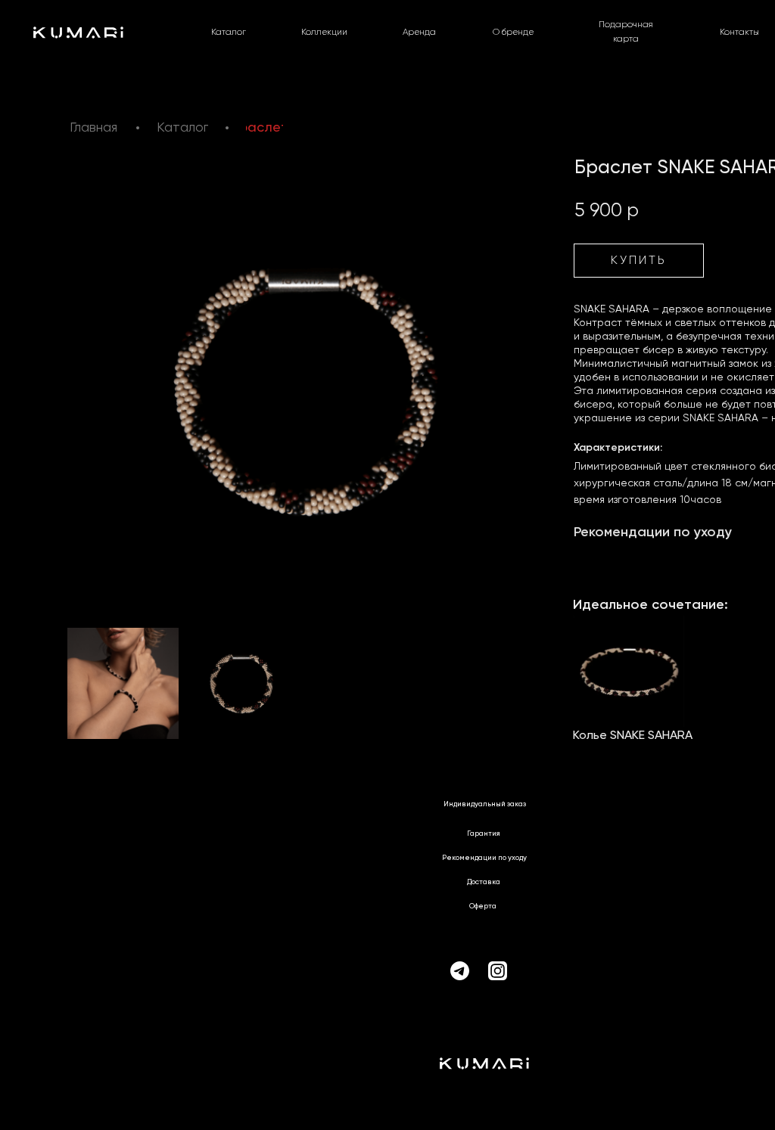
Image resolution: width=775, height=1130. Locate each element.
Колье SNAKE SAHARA (633, 736)
